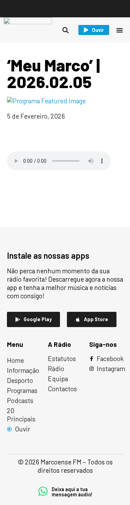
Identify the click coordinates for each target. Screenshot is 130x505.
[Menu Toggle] (119, 30)
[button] (65, 30)
